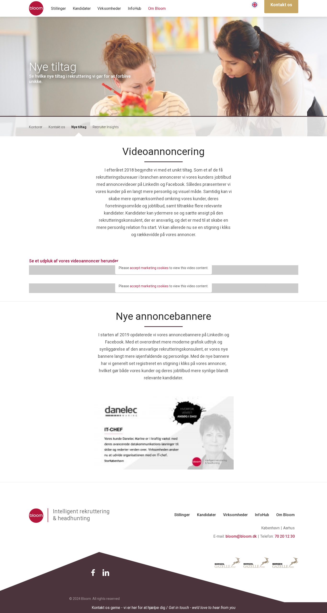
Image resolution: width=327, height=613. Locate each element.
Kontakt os (57, 127)
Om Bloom (157, 8)
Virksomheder (109, 8)
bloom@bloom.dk (241, 536)
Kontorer (35, 127)
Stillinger (58, 8)
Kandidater (82, 8)
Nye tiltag (78, 127)
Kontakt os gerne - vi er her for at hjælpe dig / (164, 607)
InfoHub (134, 8)
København (270, 528)
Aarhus (289, 528)
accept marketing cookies (149, 268)
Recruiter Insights (106, 127)
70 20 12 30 (285, 536)
